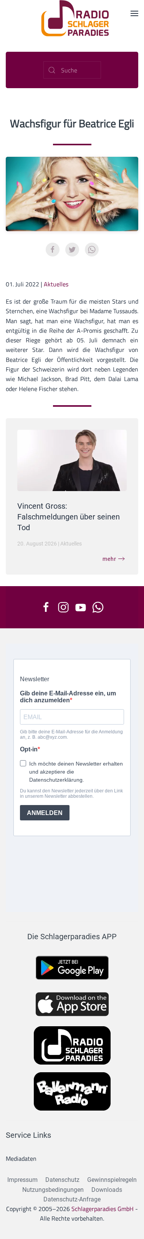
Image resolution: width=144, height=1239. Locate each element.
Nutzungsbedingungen (53, 1189)
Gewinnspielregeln (112, 1179)
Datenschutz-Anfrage (72, 1199)
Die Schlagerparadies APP (72, 936)
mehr (109, 559)
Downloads (106, 1189)
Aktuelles (56, 284)
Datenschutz (62, 1179)
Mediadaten (21, 1158)
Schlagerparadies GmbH (102, 1208)
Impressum (22, 1179)
